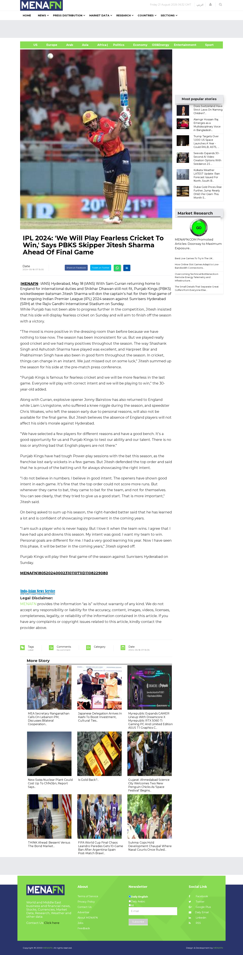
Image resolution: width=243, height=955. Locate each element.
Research (123, 15)
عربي (200, 4)
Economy (140, 45)
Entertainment (180, 45)
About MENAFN (88, 917)
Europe (52, 45)
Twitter (199, 901)
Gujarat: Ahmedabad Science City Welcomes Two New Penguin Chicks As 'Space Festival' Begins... (149, 785)
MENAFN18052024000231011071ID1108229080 (64, 573)
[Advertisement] (123, 29)
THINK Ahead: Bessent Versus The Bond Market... (49, 844)
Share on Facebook (76, 267)
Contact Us (84, 907)
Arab (70, 45)
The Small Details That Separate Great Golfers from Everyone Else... (197, 288)
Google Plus (203, 907)
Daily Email (202, 912)
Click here (51, 923)
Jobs (80, 923)
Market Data (99, 15)
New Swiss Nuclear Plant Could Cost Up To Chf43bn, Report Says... (50, 783)
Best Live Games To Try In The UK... (194, 258)
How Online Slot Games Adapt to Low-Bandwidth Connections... (197, 266)
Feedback (84, 928)
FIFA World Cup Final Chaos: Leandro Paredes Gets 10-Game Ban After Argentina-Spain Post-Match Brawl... (100, 848)
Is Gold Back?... (88, 779)
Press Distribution (67, 15)
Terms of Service (88, 896)
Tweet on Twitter (100, 267)
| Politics (118, 45)
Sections (168, 15)
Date (26, 266)
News (42, 15)
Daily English (139, 896)
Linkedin (200, 917)
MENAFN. (48, 947)
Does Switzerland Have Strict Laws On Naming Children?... (208, 110)
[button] (210, 4)
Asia (85, 45)
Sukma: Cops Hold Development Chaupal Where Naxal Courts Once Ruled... (150, 846)
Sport (207, 45)
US (31, 45)
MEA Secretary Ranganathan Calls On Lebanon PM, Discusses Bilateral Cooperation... (48, 719)
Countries (146, 15)
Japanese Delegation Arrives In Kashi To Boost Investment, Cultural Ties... (100, 717)
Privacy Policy (86, 901)
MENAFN (29, 283)
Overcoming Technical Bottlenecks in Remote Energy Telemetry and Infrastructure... (196, 277)
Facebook (201, 896)
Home (27, 15)
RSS (198, 923)
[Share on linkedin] (126, 268)
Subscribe (138, 921)
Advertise (83, 912)
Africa (101, 45)
